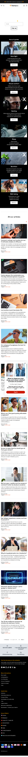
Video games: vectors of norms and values (14, 113)
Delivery (3, 693)
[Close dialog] (25, 363)
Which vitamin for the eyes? (14, 172)
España (4, 725)
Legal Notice (4, 703)
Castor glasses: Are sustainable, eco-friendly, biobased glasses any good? (13, 276)
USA (4, 733)
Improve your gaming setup (14, 116)
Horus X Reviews (5, 681)
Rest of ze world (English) (9, 735)
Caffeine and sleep (14, 199)
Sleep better (14, 141)
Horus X (5, 751)
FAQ (2, 685)
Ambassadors (4, 677)
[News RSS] (26, 221)
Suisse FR (5, 720)
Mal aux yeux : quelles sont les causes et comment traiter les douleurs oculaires (14, 484)
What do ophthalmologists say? (14, 60)
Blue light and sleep (14, 61)
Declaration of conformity (7, 699)
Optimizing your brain (14, 196)
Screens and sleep (14, 143)
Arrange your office (14, 197)
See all (14, 64)
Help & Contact (5, 683)
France (4, 715)
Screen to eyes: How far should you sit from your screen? (13, 449)
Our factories (4, 679)
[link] (15, 370)
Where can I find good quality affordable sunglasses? (13, 414)
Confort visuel (7, 251)
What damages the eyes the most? (14, 87)
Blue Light (3, 675)
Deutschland (6, 722)
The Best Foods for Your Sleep (14, 170)
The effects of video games (14, 115)
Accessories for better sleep (14, 144)
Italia (4, 728)
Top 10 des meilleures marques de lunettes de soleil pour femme (11, 622)
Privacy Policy (4, 697)
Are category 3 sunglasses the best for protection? (13, 345)
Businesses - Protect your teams (9, 707)
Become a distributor (6, 705)
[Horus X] (14, 5)
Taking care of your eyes (14, 86)
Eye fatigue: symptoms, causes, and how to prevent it (14, 519)
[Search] (4, 5)
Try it (15, 392)
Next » (22, 639)
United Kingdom (7, 730)
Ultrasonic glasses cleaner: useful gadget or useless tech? (11, 587)
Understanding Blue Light (14, 58)
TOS (2, 701)
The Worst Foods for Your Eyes (14, 168)
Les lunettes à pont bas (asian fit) (11, 310)
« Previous (6, 639)
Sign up (14, 28)
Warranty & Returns (6, 695)
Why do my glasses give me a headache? (14, 553)
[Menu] (1, 5)
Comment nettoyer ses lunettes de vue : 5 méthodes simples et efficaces (13, 241)
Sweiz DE (10, 720)
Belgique (5, 717)
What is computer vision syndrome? (14, 89)
